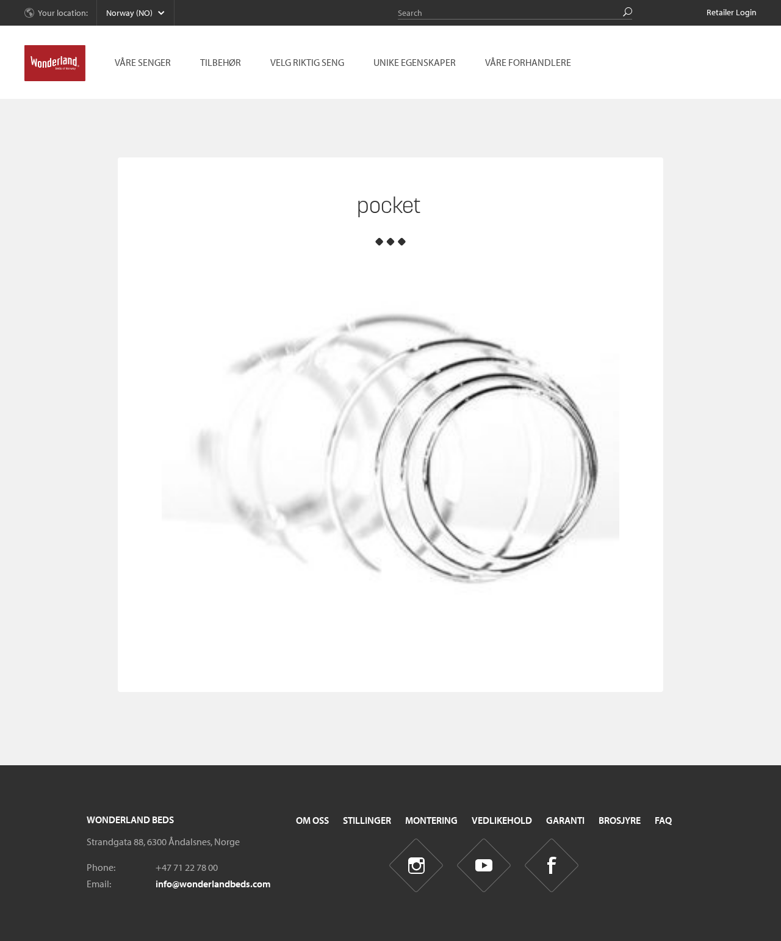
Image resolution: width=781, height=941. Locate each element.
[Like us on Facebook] (552, 865)
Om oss (312, 820)
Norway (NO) (129, 12)
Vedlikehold (502, 820)
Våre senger (143, 62)
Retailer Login (732, 12)
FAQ (663, 820)
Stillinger (367, 820)
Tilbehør (220, 62)
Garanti (565, 820)
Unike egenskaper (414, 62)
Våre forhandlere (528, 62)
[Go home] (54, 63)
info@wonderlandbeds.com (213, 884)
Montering (431, 820)
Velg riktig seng (307, 62)
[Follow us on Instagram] (416, 865)
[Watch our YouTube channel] (484, 865)
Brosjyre (620, 820)
